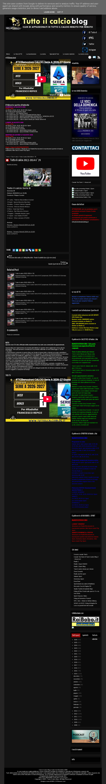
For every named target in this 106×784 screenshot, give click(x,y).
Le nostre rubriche (68, 54)
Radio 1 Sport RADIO (80, 564)
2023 (76, 648)
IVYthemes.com (60, 781)
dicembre (77, 676)
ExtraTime (77, 581)
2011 (76, 716)
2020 (76, 656)
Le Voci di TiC (18, 54)
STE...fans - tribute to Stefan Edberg (85, 601)
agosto (76, 687)
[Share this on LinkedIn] (33, 250)
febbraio (76, 704)
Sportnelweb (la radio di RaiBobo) (84, 584)
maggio (76, 696)
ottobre (76, 682)
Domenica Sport (79, 579)
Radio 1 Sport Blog (79, 566)
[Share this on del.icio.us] (30, 250)
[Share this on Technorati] (39, 250)
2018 (76, 662)
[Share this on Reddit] (36, 250)
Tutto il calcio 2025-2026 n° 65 (24, 282)
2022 (76, 651)
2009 (76, 722)
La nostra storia (83, 54)
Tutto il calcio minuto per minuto (83, 569)
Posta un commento (13, 334)
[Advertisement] (37, 243)
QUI (65, 776)
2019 (76, 659)
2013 (76, 711)
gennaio (76, 707)
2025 (76, 642)
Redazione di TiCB (8, 160)
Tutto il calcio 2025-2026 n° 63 (24, 273)
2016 (76, 668)
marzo (76, 701)
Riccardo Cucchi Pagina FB (82, 586)
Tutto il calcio (14, 156)
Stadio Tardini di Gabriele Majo (83, 589)
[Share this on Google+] (20, 250)
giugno (76, 693)
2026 (76, 639)
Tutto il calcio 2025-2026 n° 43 (24, 300)
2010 (76, 719)
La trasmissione (31, 54)
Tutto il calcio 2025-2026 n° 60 (24, 291)
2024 (76, 645)
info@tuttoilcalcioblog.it (80, 222)
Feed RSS (98, 57)
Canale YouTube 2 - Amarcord (81, 182)
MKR (52, 781)
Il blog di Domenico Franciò (82, 598)
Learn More (49, 12)
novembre (77, 679)
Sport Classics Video (80, 596)
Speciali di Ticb (54, 54)
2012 (76, 714)
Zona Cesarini (78, 571)
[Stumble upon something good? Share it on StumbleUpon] (23, 250)
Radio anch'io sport (80, 574)
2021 (76, 654)
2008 (76, 725)
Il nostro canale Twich (80, 554)
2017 (76, 665)
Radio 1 (76, 561)
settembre (77, 684)
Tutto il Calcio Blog (44, 770)
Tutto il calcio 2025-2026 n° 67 (24, 318)
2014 (76, 673)
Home (8, 156)
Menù (8, 54)
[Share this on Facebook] (14, 250)
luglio (75, 690)
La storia (43, 54)
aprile (75, 699)
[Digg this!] (26, 250)
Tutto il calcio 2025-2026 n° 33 (24, 309)
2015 (76, 671)
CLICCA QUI (63, 777)
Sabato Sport (78, 576)
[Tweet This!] (17, 250)
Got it (60, 12)
